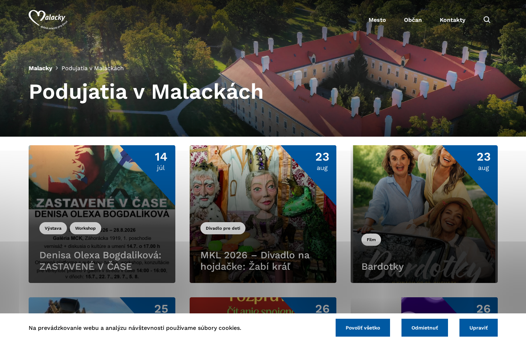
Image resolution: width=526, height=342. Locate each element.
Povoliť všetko (363, 328)
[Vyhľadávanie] (487, 19)
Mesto (377, 19)
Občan (413, 19)
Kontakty (453, 19)
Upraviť (478, 328)
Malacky (40, 68)
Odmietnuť (424, 328)
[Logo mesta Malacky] (48, 19)
